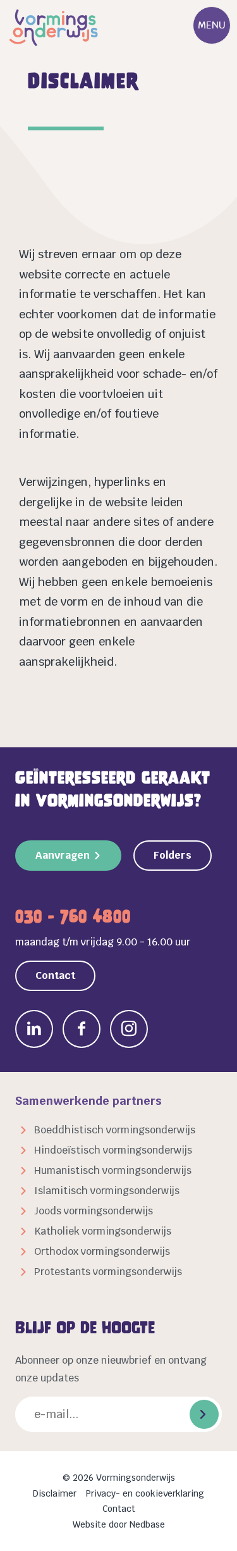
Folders (172, 855)
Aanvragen (62, 855)
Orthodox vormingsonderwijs (102, 1251)
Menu (212, 25)
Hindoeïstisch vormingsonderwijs (113, 1150)
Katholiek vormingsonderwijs (102, 1231)
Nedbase (147, 1524)
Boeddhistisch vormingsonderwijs (114, 1130)
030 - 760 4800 (73, 916)
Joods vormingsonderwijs (93, 1211)
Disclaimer (54, 1493)
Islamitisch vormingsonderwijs (106, 1190)
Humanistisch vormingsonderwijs (112, 1170)
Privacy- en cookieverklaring (145, 1493)
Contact (55, 975)
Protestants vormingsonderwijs (108, 1271)
